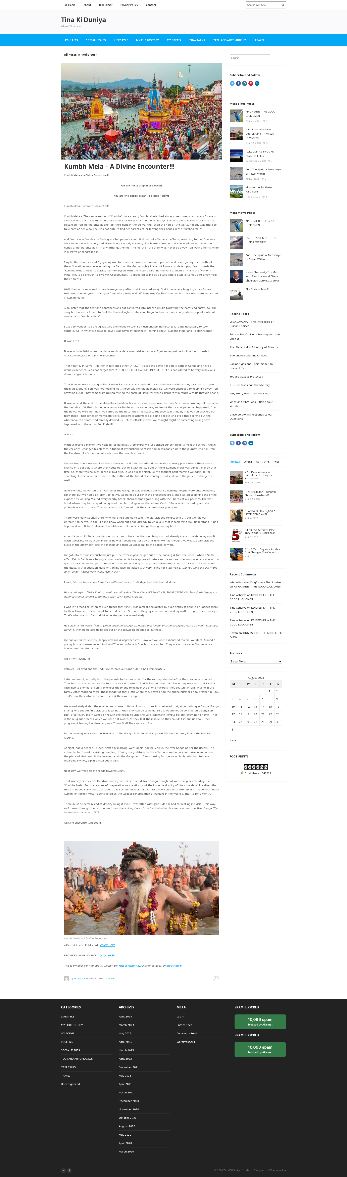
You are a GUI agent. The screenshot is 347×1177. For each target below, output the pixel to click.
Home (71, 5)
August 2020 (127, 1126)
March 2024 (126, 1025)
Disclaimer (105, 5)
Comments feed (187, 1033)
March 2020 (126, 1151)
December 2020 (129, 1101)
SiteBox (247, 1170)
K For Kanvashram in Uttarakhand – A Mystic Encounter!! (260, 134)
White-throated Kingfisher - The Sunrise (255, 582)
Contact (151, 5)
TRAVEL (260, 40)
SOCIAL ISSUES (96, 40)
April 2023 (125, 1042)
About (87, 5)
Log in (180, 1016)
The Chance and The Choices (248, 355)
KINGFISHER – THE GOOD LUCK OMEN (257, 586)
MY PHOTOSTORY (147, 40)
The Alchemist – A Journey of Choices (254, 347)
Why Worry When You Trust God (250, 393)
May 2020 (125, 1134)
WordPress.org (186, 1042)
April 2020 (125, 1143)
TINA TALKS (197, 40)
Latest (248, 462)
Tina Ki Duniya (231, 1170)
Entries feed (184, 1025)
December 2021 (129, 1067)
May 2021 (125, 1075)
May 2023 (125, 1033)
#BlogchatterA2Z (130, 965)
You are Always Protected (246, 376)
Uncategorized (70, 1084)
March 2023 (126, 1050)
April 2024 (125, 1016)
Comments (262, 462)
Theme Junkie (277, 1170)
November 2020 (129, 1109)
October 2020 (128, 1118)
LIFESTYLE (121, 40)
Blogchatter (174, 965)
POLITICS (71, 40)
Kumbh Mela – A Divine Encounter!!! (119, 166)
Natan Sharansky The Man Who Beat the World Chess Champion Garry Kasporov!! (262, 276)
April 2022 (125, 1058)
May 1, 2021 (97, 978)
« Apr (233, 740)
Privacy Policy (129, 5)
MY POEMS (174, 40)
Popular (235, 462)
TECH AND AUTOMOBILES (230, 40)
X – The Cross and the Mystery (250, 385)
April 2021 (125, 1084)
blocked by (260, 1021)
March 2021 (126, 1092)
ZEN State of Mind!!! (257, 289)
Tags (276, 462)
